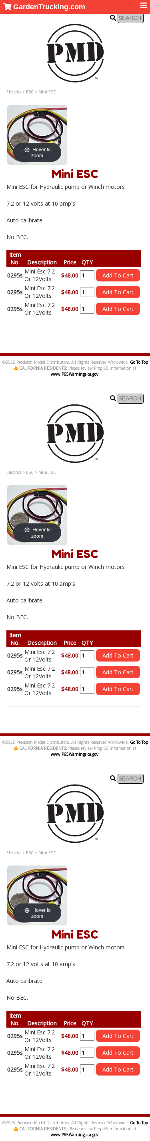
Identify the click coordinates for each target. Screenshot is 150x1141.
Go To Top (139, 362)
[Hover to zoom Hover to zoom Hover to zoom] (37, 134)
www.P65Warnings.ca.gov (74, 374)
